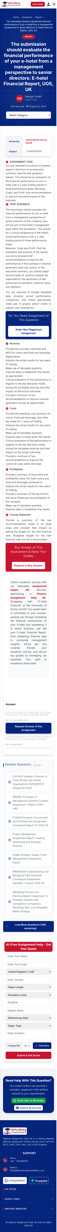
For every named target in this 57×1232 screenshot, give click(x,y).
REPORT (28, 36)
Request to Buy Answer (28, 565)
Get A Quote (38, 4)
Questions (27, 17)
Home (16, 17)
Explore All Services (30, 1107)
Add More (44, 1045)
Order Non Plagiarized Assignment (29, 331)
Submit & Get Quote (28, 1055)
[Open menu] (54, 4)
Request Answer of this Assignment (28, 728)
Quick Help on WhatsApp (30, 1100)
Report (38, 17)
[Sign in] (48, 4)
